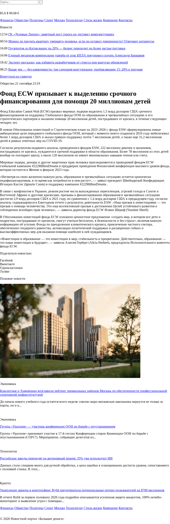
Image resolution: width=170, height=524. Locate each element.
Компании (110, 20)
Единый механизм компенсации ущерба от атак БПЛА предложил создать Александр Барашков (76, 55)
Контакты (125, 20)
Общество (21, 20)
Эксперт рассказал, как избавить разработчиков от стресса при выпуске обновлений (68, 62)
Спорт (48, 20)
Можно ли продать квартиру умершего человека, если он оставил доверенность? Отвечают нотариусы (81, 41)
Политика (36, 20)
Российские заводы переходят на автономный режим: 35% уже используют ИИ (56, 458)
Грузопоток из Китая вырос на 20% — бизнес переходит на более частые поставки (66, 48)
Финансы (6, 20)
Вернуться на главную (16, 76)
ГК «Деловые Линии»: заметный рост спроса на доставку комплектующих (61, 34)
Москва (59, 20)
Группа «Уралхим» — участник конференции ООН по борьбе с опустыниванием (57, 426)
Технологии (74, 20)
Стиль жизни (93, 20)
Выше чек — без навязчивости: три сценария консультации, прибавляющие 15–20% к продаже (75, 69)
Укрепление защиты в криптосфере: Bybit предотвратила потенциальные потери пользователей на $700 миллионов (82, 490)
